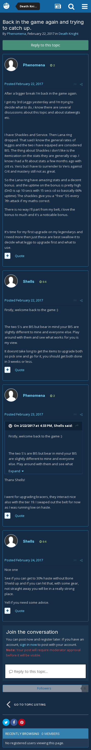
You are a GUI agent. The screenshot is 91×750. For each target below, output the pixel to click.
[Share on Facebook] (13, 722)
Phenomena (16, 33)
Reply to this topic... (30, 671)
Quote (20, 256)
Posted (24, 83)
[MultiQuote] (7, 256)
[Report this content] (75, 84)
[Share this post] (81, 84)
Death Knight (68, 33)
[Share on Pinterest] (21, 722)
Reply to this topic (45, 45)
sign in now (28, 644)
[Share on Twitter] (6, 722)
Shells (28, 281)
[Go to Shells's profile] (11, 281)
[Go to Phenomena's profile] (11, 64)
